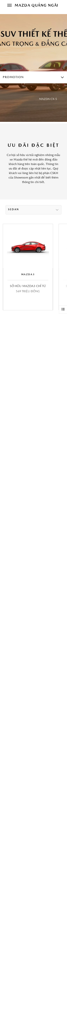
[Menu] (9, 5)
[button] (59, 267)
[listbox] (33, 210)
